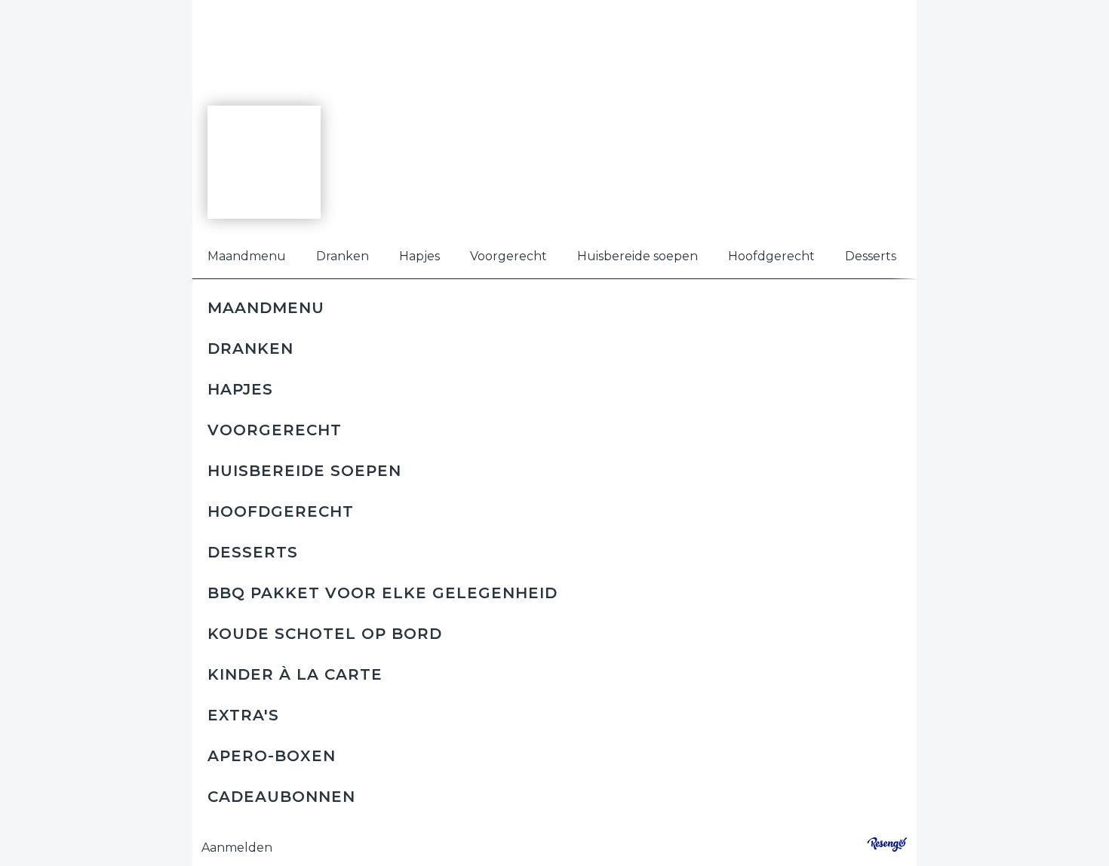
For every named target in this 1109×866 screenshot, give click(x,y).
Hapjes (419, 256)
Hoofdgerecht (771, 256)
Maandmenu (246, 256)
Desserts (870, 256)
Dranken (342, 256)
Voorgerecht (508, 256)
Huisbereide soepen (637, 256)
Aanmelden (236, 847)
